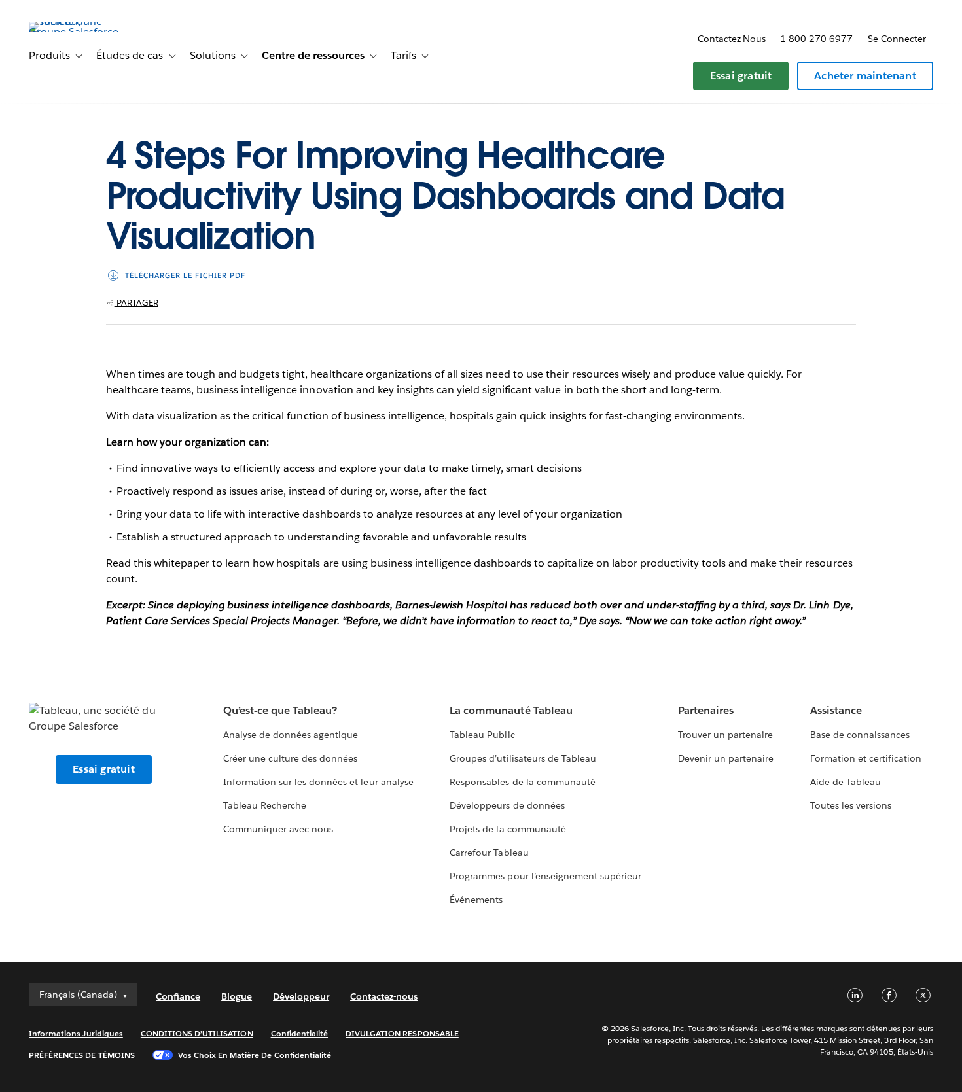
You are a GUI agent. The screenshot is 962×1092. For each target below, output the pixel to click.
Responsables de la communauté (523, 782)
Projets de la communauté (507, 829)
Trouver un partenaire (725, 735)
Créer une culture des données (290, 758)
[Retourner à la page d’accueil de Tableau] (78, 32)
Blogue (236, 996)
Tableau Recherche (264, 805)
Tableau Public (482, 735)
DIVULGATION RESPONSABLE (402, 1033)
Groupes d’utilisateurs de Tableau (523, 758)
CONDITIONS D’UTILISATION (197, 1033)
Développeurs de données (507, 805)
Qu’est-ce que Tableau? (280, 710)
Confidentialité (299, 1033)
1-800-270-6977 (816, 38)
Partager (136, 302)
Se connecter (897, 38)
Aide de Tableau (845, 782)
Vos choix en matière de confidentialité (254, 1055)
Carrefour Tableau (489, 852)
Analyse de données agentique (291, 735)
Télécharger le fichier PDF (185, 276)
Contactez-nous (732, 38)
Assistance (836, 710)
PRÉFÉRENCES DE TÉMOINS (82, 1055)
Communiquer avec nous (278, 829)
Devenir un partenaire (726, 758)
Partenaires (706, 710)
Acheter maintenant (865, 75)
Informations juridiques (76, 1033)
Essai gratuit (741, 75)
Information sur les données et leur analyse (318, 782)
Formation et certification (866, 758)
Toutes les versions (850, 805)
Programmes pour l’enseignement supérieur (545, 876)
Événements (476, 900)
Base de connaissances (860, 735)
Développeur (301, 996)
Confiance (178, 996)
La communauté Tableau (511, 710)
